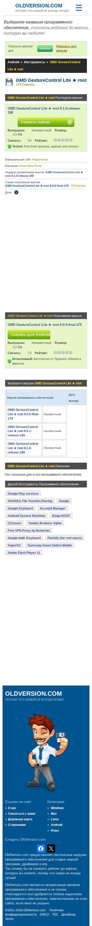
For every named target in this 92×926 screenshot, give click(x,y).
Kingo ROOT (61, 516)
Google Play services (23, 493)
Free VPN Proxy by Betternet (29, 530)
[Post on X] (16, 192)
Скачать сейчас (35, 122)
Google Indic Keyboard (24, 538)
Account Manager (53, 508)
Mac (54, 813)
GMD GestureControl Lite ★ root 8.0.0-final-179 (36, 185)
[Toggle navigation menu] (78, 7)
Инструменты (34, 62)
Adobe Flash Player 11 (24, 553)
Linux (55, 819)
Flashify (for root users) (65, 538)
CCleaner (14, 523)
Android (13, 62)
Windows (57, 808)
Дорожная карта (20, 819)
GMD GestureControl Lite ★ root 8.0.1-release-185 (23, 431)
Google (64, 501)
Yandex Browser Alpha (45, 523)
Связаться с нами (21, 813)
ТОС (55, 914)
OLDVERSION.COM (38, 5)
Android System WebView (26, 516)
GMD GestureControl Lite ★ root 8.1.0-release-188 (23, 448)
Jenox (9, 919)
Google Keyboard (20, 508)
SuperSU (14, 545)
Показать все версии (66, 48)
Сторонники (17, 825)
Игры (55, 830)
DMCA (44, 914)
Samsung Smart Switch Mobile (50, 545)
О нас (12, 808)
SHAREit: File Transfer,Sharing (30, 501)
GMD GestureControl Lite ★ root (51, 80)
